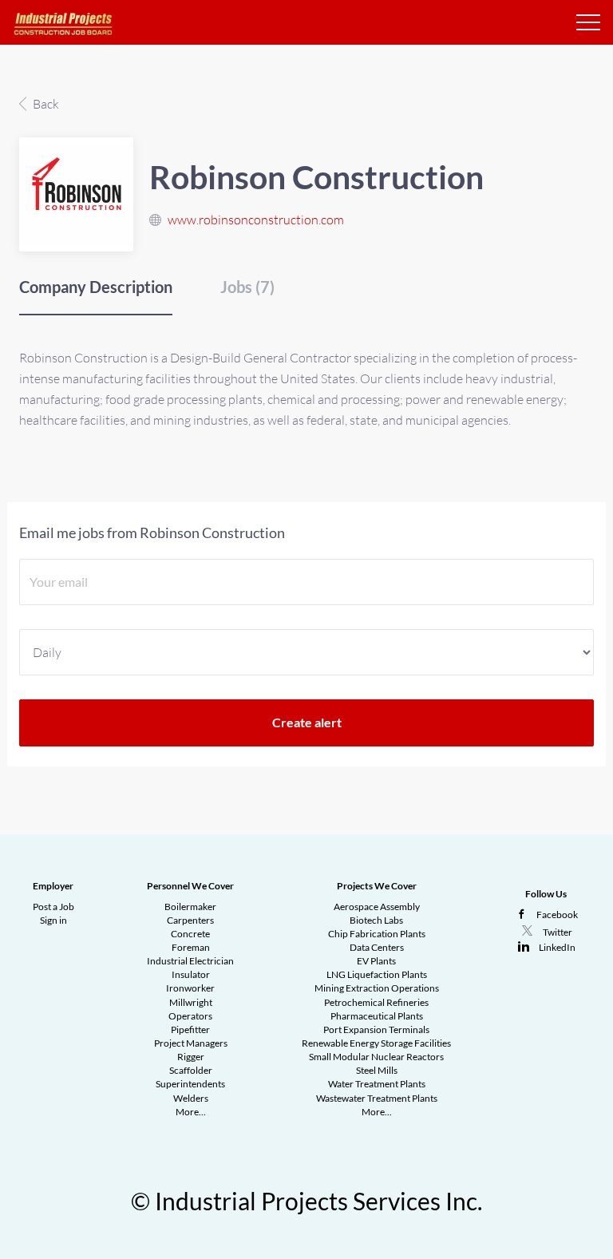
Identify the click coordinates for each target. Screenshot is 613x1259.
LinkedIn (557, 947)
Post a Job (53, 907)
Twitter (557, 932)
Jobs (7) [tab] (247, 286)
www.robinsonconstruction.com (256, 220)
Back (44, 104)
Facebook (557, 914)
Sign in (53, 920)
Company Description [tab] (95, 286)
